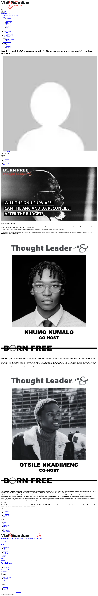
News (2, 544)
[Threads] (4, 13)
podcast (5, 527)
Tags (2, 539)
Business (3, 560)
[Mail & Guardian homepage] (49, 5)
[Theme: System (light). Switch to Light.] (3, 12)
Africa (4, 548)
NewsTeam (18, 592)
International (6, 549)
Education (5, 551)
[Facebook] (1, 13)
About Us (5, 589)
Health (4, 552)
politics (5, 529)
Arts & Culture (4, 571)
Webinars (5, 578)
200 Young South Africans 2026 (8, 541)
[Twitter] (6, 13)
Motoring (5, 553)
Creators (5, 539)
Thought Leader (7, 563)
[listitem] (3, 538)
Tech (4, 555)
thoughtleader (6, 531)
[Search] (5, 11)
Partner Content (4, 580)
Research (5, 588)
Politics (2, 558)
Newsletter (5, 587)
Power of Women (7, 577)
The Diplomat (6, 567)
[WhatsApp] (8, 13)
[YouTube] (9, 13)
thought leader (6, 530)
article (4, 522)
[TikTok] (5, 13)
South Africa (6, 547)
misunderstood (6, 525)
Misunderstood (6, 151)
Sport (4, 556)
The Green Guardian (5, 569)
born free (5, 524)
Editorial (5, 566)
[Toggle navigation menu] (2, 10)
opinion (5, 526)
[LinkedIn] (3, 13)
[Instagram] (2, 13)
